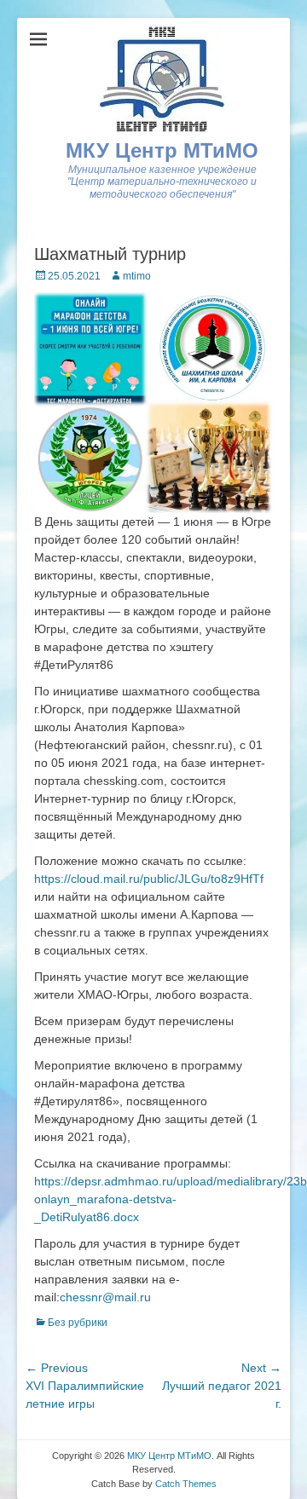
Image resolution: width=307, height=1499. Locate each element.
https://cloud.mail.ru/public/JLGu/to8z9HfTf (149, 878)
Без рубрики (77, 1323)
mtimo (137, 276)
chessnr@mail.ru (105, 1297)
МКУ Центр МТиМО (162, 150)
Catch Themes (186, 1484)
